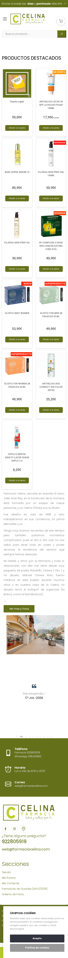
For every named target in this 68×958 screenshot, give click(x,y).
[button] (61, 20)
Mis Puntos (9, 878)
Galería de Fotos (13, 894)
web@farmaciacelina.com (26, 849)
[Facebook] (5, 829)
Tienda (6, 872)
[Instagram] (14, 829)
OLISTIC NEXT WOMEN (17, 313)
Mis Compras (10, 883)
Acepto (37, 938)
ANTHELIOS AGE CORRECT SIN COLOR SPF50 (51, 387)
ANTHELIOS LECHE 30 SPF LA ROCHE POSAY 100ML (51, 105)
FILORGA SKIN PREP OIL (17, 242)
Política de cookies (37, 947)
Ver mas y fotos (19, 609)
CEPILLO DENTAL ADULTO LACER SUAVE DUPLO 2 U (17, 457)
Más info (56, 3)
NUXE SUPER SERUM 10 (17, 172)
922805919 (14, 841)
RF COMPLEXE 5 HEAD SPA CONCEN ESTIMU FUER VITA (51, 246)
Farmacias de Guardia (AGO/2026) (25, 889)
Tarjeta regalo (17, 101)
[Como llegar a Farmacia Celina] (23, 829)
